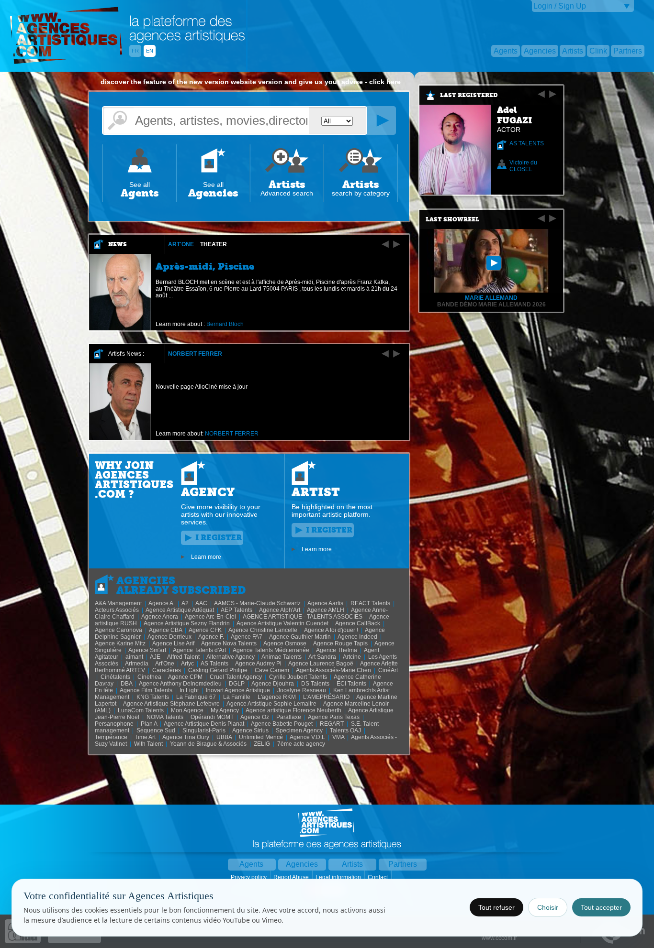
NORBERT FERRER (195, 353)
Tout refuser (496, 907)
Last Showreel (452, 219)
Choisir (547, 907)
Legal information (339, 877)
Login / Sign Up (559, 6)
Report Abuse (291, 877)
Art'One (181, 244)
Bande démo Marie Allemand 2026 (491, 304)
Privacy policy (249, 877)
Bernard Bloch (225, 324)
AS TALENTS (526, 143)
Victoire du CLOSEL (523, 166)
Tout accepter (601, 907)
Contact (378, 877)
